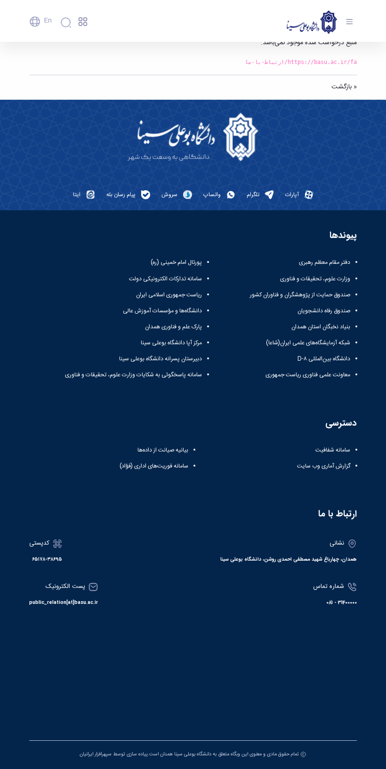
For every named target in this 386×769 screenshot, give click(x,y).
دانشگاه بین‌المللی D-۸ (324, 359)
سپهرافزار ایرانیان (96, 754)
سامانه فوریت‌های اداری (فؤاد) (154, 466)
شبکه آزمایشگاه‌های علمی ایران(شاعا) (308, 343)
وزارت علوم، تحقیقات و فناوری (315, 279)
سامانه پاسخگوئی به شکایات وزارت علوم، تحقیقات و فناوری (133, 375)
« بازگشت (344, 87)
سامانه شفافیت (332, 450)
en (48, 20)
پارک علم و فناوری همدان (173, 327)
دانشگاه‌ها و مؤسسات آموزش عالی (162, 311)
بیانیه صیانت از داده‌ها (162, 450)
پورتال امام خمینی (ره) (176, 262)
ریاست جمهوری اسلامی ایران (169, 295)
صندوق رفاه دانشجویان (324, 311)
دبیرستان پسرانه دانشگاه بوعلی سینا (160, 359)
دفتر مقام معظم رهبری (324, 262)
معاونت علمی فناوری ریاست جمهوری (307, 375)
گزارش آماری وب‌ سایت (323, 466)
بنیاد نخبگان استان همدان (320, 327)
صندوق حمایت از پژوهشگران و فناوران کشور (300, 295)
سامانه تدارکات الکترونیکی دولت (165, 279)
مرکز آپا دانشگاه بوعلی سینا (171, 343)
